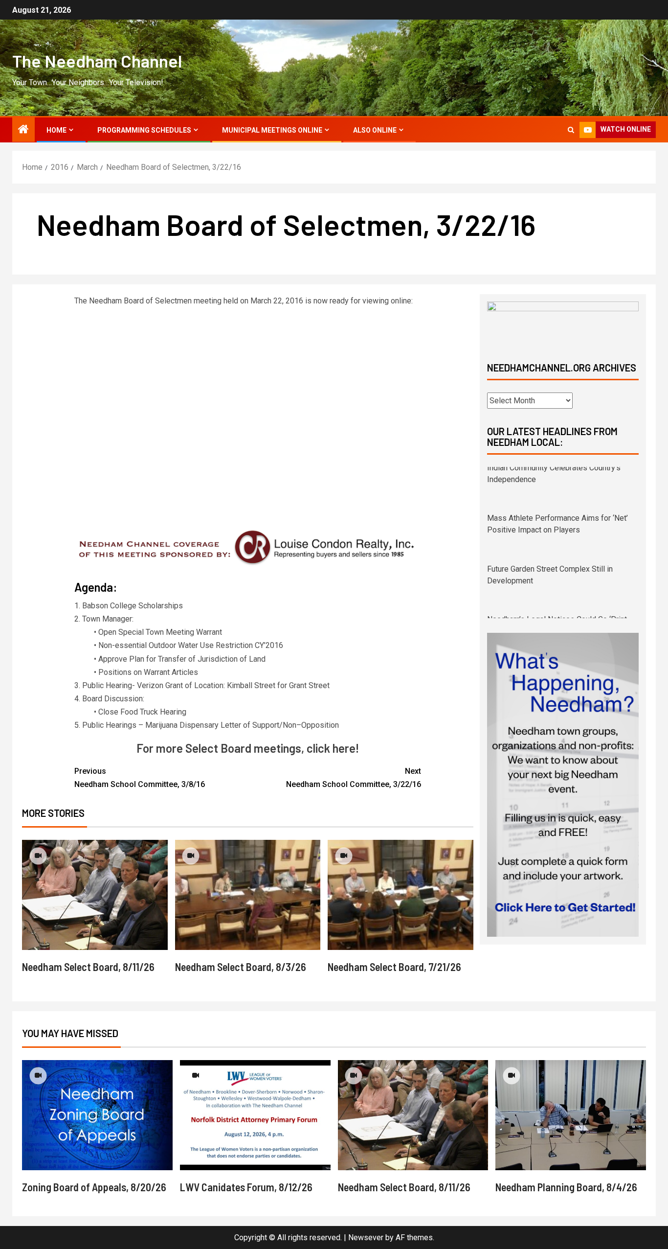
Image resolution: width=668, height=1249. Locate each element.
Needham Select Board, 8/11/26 (88, 966)
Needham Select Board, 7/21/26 (394, 966)
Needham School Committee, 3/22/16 (353, 777)
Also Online (375, 130)
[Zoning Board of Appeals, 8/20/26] (97, 1115)
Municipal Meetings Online (272, 130)
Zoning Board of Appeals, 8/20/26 (94, 1186)
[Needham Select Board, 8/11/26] (95, 895)
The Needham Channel (97, 60)
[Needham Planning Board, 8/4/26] (570, 1115)
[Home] (23, 130)
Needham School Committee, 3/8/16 (139, 777)
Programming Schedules (144, 130)
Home (56, 130)
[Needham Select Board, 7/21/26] (400, 895)
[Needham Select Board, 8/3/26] (248, 895)
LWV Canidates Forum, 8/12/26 (246, 1186)
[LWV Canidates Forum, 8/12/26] (255, 1115)
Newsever (365, 1237)
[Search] (571, 129)
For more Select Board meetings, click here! (247, 748)
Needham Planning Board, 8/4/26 (566, 1186)
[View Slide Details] (563, 323)
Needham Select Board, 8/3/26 (240, 966)
